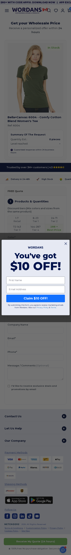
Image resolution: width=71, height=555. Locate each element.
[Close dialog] (65, 243)
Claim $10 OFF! (35, 298)
